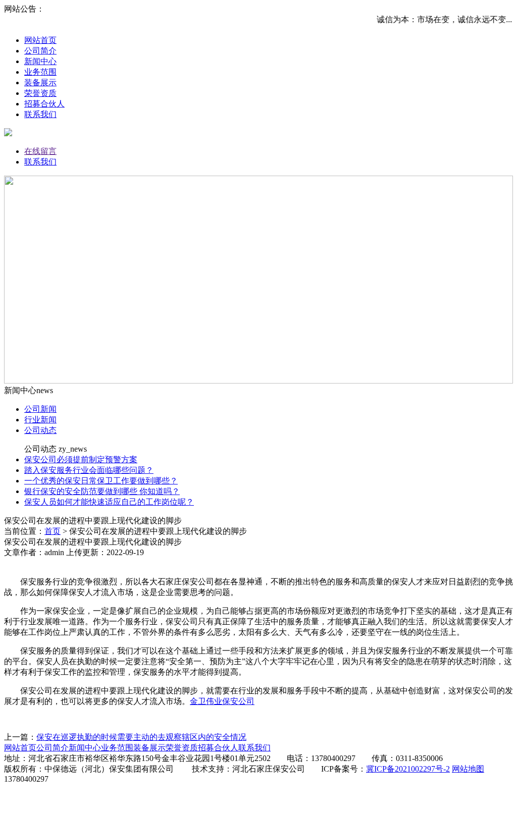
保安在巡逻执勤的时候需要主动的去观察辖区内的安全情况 (141, 737)
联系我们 (40, 114)
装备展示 (40, 82)
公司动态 (40, 430)
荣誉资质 (40, 93)
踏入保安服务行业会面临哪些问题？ (88, 470)
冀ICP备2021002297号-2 (408, 769)
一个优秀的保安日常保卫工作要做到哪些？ (101, 480)
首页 (52, 531)
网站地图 (468, 769)
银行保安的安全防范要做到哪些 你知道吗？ (102, 491)
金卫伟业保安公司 (222, 701)
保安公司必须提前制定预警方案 (80, 459)
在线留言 (40, 151)
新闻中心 (40, 61)
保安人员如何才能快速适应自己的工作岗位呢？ (109, 502)
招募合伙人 (44, 103)
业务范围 (40, 72)
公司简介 (40, 50)
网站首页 (40, 40)
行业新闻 (40, 419)
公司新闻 (40, 409)
